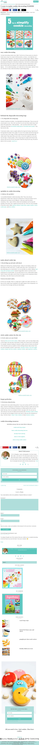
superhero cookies (32, 349)
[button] (35, 1)
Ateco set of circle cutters (11, 340)
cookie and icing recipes (19, 427)
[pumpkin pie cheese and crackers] (11, 643)
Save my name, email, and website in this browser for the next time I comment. (18, 526)
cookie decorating (11, 4)
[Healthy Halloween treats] (11, 652)
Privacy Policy (31, 741)
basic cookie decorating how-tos (19, 430)
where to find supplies (19, 436)
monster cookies (30, 415)
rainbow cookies (21, 349)
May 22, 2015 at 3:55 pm (5, 534)
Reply (2, 542)
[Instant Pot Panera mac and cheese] (11, 633)
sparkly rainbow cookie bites (19, 205)
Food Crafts (5, 4)
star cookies (12, 206)
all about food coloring (19, 433)
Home (1, 4)
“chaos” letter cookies (16, 415)
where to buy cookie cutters (19, 439)
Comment (3, 498)
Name (2, 513)
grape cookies (30, 205)
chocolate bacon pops (29, 126)
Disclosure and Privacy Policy (12, 720)
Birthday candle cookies (32, 411)
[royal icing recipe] (11, 624)
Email (2, 518)
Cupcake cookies (25, 347)
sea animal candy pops (16, 126)
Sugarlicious (14, 141)
